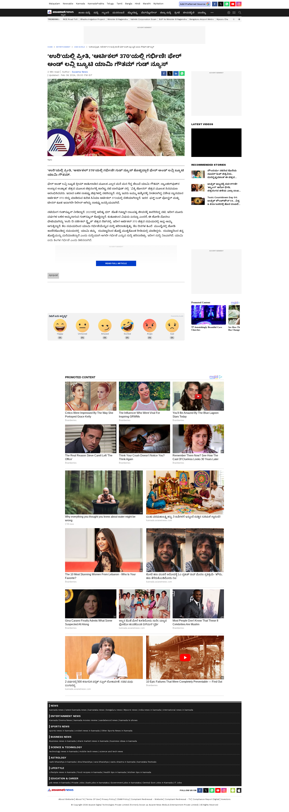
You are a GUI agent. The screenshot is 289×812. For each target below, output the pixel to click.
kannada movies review (85, 720)
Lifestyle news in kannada (62, 772)
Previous (233, 19)
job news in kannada (59, 782)
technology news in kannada (63, 751)
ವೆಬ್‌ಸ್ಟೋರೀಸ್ (149, 12)
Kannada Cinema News (60, 720)
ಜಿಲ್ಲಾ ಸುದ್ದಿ (165, 12)
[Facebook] (214, 4)
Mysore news (130, 710)
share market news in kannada (92, 741)
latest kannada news (75, 710)
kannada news (56, 710)
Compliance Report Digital (206, 799)
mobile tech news (88, 751)
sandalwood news (108, 720)
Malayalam (54, 3)
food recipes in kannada (89, 772)
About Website (66, 799)
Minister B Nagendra (118, 19)
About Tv (80, 799)
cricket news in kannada (87, 731)
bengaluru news (114, 710)
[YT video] (232, 4)
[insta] (239, 4)
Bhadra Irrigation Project (92, 19)
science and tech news (111, 751)
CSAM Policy (123, 799)
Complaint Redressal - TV (178, 799)
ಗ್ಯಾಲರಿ (105, 12)
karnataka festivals (146, 762)
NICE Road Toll (70, 19)
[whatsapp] (226, 4)
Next (239, 19)
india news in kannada (150, 710)
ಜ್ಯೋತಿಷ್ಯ (133, 12)
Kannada (80, 3)
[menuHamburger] (234, 12)
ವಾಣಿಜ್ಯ (202, 12)
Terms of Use (93, 799)
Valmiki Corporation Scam (143, 19)
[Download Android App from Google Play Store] (232, 790)
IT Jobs (178, 782)
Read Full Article (116, 263)
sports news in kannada (61, 731)
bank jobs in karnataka (97, 782)
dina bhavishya (85, 762)
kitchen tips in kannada (139, 772)
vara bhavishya (101, 762)
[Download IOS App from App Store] (239, 790)
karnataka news (96, 710)
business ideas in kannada (123, 741)
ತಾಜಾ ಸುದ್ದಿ (84, 12)
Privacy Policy (108, 799)
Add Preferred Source (192, 4)
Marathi (147, 3)
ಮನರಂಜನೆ (118, 12)
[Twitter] (220, 4)
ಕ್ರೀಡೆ (177, 12)
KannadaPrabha (96, 3)
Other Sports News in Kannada (116, 731)
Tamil (119, 3)
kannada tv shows (128, 720)
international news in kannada (178, 710)
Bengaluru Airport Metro (201, 19)
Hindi (137, 3)
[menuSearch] (239, 12)
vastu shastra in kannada (122, 762)
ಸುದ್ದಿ (95, 12)
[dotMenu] (212, 12)
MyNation (158, 3)
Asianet (60, 790)
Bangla (128, 3)
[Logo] (61, 12)
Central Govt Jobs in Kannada (158, 782)
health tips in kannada (115, 772)
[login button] (229, 12)
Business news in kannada (62, 741)
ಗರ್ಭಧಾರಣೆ (53, 275)
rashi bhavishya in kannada (62, 762)
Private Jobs (78, 782)
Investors (225, 799)
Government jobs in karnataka (126, 782)
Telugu (110, 3)
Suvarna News (80, 71)
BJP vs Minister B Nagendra (173, 19)
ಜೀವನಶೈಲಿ (188, 12)
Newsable (68, 3)
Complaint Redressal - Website (147, 799)
